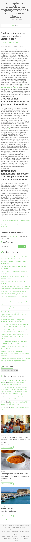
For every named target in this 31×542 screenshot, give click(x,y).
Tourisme (4, 506)
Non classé (14, 536)
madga (5, 407)
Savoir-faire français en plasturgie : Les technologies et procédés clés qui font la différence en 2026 (13, 314)
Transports (15, 540)
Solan (4, 42)
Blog (4, 402)
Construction (6, 533)
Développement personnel (11, 397)
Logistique (21, 534)
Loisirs (26, 534)
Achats (3, 531)
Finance (11, 533)
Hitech (15, 533)
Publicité (20, 536)
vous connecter (13, 236)
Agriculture (8, 531)
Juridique (16, 534)
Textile (20, 538)
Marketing (8, 536)
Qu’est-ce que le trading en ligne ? (14, 394)
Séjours (28, 536)
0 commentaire (19, 46)
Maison (3, 471)
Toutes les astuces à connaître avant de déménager (13, 225)
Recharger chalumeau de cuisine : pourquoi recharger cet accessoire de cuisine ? (15, 476)
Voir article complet (7, 447)
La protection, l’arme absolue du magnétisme (15, 220)
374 (5, 520)
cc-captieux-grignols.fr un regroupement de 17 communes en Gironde (15, 10)
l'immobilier (12, 129)
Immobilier (14, 42)
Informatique (6, 534)
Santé (24, 536)
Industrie (26, 533)
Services (10, 538)
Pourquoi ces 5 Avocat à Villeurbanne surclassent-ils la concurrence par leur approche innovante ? (15, 353)
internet (11, 534)
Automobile (21, 531)
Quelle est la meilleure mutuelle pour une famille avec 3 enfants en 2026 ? (15, 439)
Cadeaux (27, 531)
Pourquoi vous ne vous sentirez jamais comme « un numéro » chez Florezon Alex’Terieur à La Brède (15, 336)
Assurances (5, 435)
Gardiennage (15, 538)
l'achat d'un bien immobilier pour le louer (14, 87)
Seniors (5, 538)
